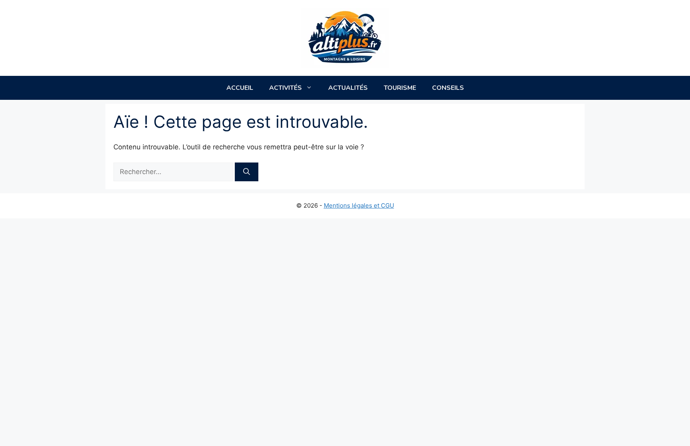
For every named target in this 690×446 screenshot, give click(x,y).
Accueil (239, 87)
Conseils (448, 87)
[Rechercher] (246, 172)
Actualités (348, 87)
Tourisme (400, 87)
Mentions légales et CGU (359, 205)
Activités (285, 87)
